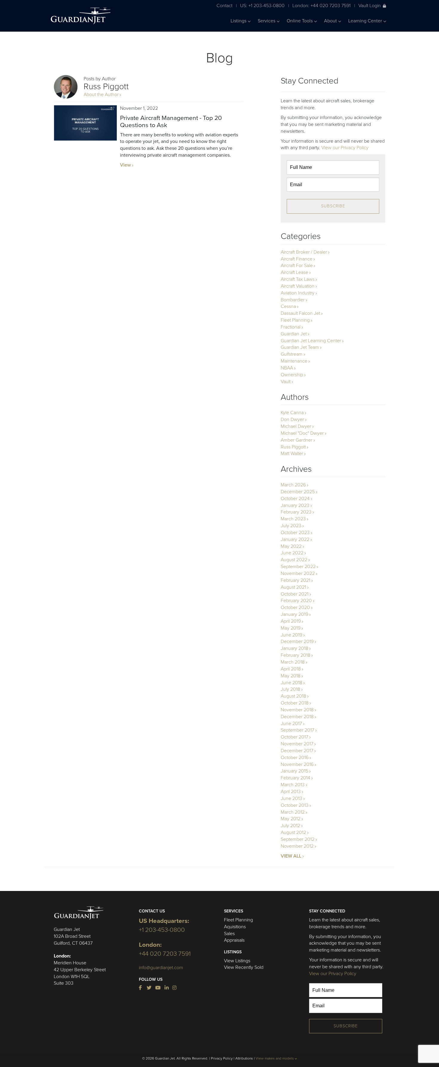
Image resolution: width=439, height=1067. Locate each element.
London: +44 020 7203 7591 (321, 5)
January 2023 (295, 505)
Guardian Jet (294, 334)
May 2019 (290, 628)
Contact (224, 5)
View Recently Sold (243, 967)
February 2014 (295, 778)
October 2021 (294, 594)
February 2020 (296, 601)
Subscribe (333, 206)
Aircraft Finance (296, 259)
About (331, 21)
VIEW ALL (291, 856)
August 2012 (293, 832)
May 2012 (290, 819)
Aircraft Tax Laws (297, 279)
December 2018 (297, 717)
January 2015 (294, 771)
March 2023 (293, 519)
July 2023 (291, 526)
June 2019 (291, 635)
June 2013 (291, 798)
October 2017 (294, 737)
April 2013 (291, 792)
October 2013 (294, 805)
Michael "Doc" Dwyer (302, 433)
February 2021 (295, 580)
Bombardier (293, 300)
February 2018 (295, 655)
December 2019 (297, 641)
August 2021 (293, 587)
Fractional (290, 327)
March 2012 (293, 812)
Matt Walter (292, 454)
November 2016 (297, 764)
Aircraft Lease (294, 272)
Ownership (292, 375)
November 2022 (298, 573)
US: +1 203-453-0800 (262, 5)
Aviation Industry (297, 293)
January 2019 (294, 614)
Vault (286, 382)
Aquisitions (235, 927)
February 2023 (296, 512)
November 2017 (297, 744)
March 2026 (293, 485)
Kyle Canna (292, 413)
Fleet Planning (295, 320)
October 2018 (294, 703)
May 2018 (290, 676)
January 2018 (294, 648)
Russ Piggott (293, 447)
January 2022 (295, 539)
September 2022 (298, 567)
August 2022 (294, 560)
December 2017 (297, 751)
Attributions (244, 1058)
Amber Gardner (296, 440)
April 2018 (291, 669)
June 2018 (291, 683)
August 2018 (293, 696)
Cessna (288, 306)
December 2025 (298, 492)
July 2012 (290, 826)
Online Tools (300, 21)
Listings (239, 21)
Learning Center (365, 21)
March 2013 (293, 785)
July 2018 (290, 689)
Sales (229, 934)
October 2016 (294, 758)
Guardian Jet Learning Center (311, 341)
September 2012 (297, 839)
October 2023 (295, 533)
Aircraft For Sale (297, 266)
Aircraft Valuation (297, 286)
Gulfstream (292, 354)
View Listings (237, 961)
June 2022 (292, 553)
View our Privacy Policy (345, 148)
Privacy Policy (222, 1058)
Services (267, 21)
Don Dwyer (292, 420)
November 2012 (297, 846)
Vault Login (369, 5)
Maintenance (294, 361)
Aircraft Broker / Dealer (304, 252)
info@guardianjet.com (161, 968)
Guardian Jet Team (300, 347)
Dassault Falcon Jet (300, 313)
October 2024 (295, 499)
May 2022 (291, 546)
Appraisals (234, 940)
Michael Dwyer (296, 426)
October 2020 (295, 607)
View (125, 165)
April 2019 (291, 621)
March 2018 (293, 662)
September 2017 (297, 730)
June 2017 (291, 724)
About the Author (101, 95)
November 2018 (297, 710)
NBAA (287, 368)
